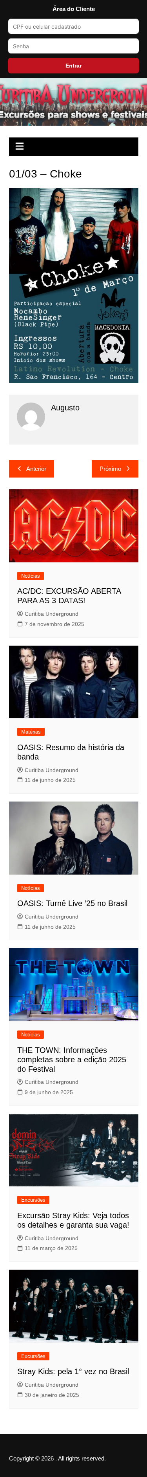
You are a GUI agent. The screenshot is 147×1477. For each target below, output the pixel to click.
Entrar (73, 65)
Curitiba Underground (51, 614)
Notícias (30, 576)
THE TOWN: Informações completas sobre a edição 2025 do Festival (71, 1059)
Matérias (31, 732)
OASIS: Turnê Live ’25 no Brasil (72, 903)
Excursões (33, 1200)
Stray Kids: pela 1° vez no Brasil (73, 1371)
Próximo (110, 468)
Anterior (36, 468)
